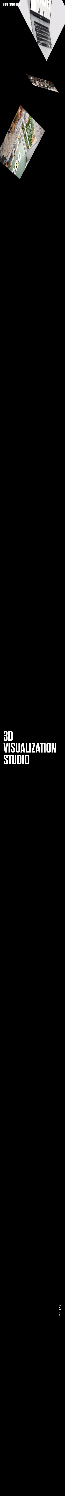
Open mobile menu (59, 4)
